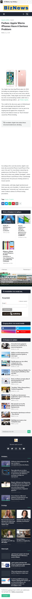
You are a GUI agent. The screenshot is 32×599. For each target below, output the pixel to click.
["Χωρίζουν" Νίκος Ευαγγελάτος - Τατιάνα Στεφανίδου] (5, 389)
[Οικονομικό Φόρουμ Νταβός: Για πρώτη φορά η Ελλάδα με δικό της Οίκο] (5, 372)
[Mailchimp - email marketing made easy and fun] (12, 315)
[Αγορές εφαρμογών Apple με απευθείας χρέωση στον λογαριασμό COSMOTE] (23, 219)
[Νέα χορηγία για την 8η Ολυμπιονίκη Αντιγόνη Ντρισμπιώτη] (5, 406)
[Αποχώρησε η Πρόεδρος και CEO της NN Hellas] (8, 533)
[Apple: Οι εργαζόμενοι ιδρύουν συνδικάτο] (8, 219)
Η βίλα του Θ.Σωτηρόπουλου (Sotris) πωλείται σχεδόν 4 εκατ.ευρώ (19, 354)
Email (4, 303)
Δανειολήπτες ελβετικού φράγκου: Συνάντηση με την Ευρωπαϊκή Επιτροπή (19, 497)
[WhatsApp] (9, 203)
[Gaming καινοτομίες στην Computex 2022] (5, 422)
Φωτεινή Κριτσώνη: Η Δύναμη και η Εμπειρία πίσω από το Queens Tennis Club (8, 522)
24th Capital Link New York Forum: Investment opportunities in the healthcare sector (20, 564)
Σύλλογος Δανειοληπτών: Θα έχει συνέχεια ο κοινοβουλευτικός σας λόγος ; (20, 463)
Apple (12, 20)
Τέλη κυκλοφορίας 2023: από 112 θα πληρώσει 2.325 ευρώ (19, 572)
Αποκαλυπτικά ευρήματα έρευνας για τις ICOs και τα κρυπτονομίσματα (19, 345)
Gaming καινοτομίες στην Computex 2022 (18, 420)
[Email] (16, 203)
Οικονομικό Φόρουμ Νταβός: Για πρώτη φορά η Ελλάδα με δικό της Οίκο (20, 371)
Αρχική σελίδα (5, 20)
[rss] (19, 448)
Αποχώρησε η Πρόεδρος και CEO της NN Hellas (8, 540)
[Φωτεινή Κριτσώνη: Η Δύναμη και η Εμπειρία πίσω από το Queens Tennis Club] (8, 514)
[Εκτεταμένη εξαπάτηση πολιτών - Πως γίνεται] (5, 415)
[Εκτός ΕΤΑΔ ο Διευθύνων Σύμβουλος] (24, 533)
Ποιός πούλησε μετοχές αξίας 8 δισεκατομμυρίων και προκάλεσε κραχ (20, 380)
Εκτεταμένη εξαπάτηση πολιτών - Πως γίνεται (20, 413)
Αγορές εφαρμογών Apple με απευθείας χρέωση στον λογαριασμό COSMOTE (22, 230)
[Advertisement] (16, 51)
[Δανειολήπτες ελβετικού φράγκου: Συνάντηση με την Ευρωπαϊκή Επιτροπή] (5, 498)
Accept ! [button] (5, 595)
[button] (27, 2)
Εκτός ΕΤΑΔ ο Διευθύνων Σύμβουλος (23, 540)
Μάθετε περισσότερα (17, 592)
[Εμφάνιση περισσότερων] (20, 203)
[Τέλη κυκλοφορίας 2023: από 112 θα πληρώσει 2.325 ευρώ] (5, 573)
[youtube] (23, 448)
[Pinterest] (13, 203)
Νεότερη (4, 269)
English (11, 199)
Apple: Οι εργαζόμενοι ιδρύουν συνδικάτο (6, 228)
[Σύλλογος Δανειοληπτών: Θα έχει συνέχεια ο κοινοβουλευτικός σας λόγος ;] (5, 464)
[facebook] (8, 328)
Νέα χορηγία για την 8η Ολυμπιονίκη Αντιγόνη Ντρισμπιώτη (18, 405)
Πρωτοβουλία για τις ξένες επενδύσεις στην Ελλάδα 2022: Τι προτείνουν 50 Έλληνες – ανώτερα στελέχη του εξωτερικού (20, 473)
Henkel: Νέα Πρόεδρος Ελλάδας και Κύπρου (23, 520)
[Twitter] (6, 203)
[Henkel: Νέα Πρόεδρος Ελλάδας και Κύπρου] (24, 514)
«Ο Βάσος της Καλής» (10, 2)
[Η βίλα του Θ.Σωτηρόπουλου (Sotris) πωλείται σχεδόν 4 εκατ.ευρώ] (5, 355)
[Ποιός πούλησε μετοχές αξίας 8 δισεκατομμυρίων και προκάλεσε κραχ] (5, 381)
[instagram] (8, 331)
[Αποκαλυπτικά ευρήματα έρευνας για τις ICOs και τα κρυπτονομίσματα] (5, 346)
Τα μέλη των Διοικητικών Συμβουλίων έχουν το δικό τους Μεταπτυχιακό (20, 396)
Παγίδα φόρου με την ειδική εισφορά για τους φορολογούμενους (19, 363)
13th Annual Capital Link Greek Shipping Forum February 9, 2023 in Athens (20, 555)
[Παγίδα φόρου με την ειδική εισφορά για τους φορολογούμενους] (5, 363)
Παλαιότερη (26, 269)
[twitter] (23, 328)
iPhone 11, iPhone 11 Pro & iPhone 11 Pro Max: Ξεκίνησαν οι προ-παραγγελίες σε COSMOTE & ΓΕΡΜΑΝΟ (8, 256)
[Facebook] (2, 203)
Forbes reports (24, 100)
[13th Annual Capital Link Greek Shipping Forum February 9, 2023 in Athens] (5, 556)
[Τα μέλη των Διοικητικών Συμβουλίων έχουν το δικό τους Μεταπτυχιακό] (5, 397)
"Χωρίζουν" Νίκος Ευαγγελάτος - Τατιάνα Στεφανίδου (20, 388)
